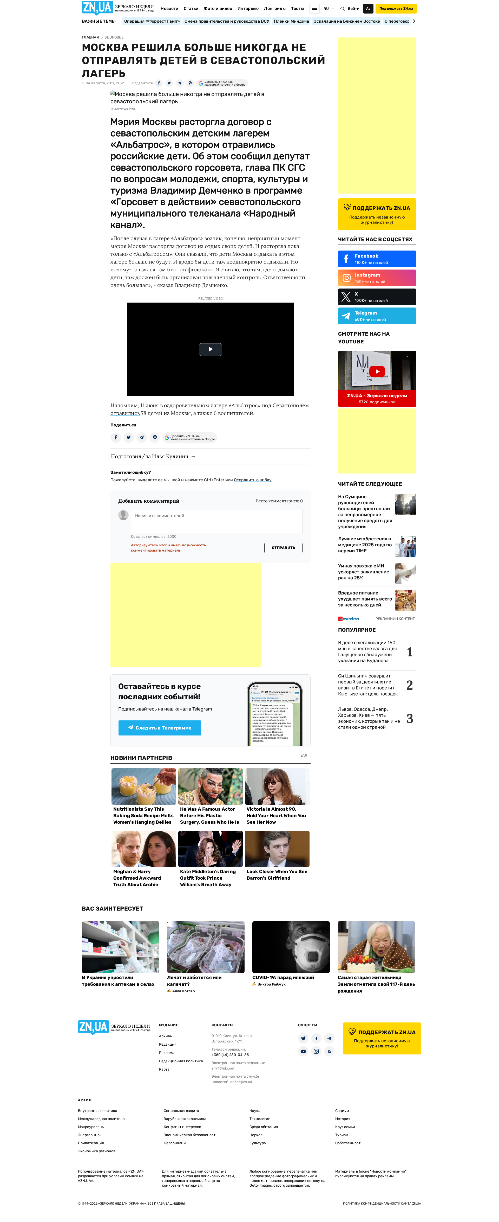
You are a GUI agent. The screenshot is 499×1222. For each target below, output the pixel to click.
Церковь (257, 1135)
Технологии (260, 1119)
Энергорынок (90, 1135)
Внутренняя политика (97, 1111)
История (342, 1119)
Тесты (297, 8)
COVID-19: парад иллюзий (283, 977)
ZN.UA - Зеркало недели (377, 396)
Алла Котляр (183, 991)
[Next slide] (413, 21)
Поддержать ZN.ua (396, 8)
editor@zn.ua (241, 1082)
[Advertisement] (185, 615)
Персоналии (175, 1143)
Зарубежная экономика (185, 1119)
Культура (258, 1143)
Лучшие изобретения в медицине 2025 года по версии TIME (365, 545)
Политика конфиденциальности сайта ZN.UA (382, 1203)
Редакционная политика (181, 1061)
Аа (368, 8)
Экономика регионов (96, 1151)
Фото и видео (218, 8)
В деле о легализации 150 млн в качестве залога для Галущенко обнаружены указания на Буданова (367, 651)
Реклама (166, 1053)
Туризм (341, 1135)
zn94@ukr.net (223, 1068)
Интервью (248, 8)
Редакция (167, 1044)
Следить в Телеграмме (164, 728)
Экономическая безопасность (190, 1135)
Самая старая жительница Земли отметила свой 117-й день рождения (376, 984)
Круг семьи (345, 1127)
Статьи (191, 8)
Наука (255, 1111)
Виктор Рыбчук (272, 984)
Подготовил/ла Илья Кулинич (149, 456)
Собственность (348, 1143)
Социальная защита (181, 1111)
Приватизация (91, 1143)
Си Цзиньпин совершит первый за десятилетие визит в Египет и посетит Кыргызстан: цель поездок (368, 685)
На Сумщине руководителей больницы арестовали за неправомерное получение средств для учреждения (365, 511)
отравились (125, 413)
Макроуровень (91, 1127)
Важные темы (99, 21)
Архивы (166, 1036)
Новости (169, 8)
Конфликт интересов (182, 1127)
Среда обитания (264, 1127)
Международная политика (101, 1119)
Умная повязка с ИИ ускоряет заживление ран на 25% (363, 572)
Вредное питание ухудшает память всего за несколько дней (365, 599)
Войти (353, 9)
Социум (342, 1111)
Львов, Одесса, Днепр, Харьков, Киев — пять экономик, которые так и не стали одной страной (369, 718)
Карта (164, 1069)
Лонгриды (275, 8)
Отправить (283, 548)
